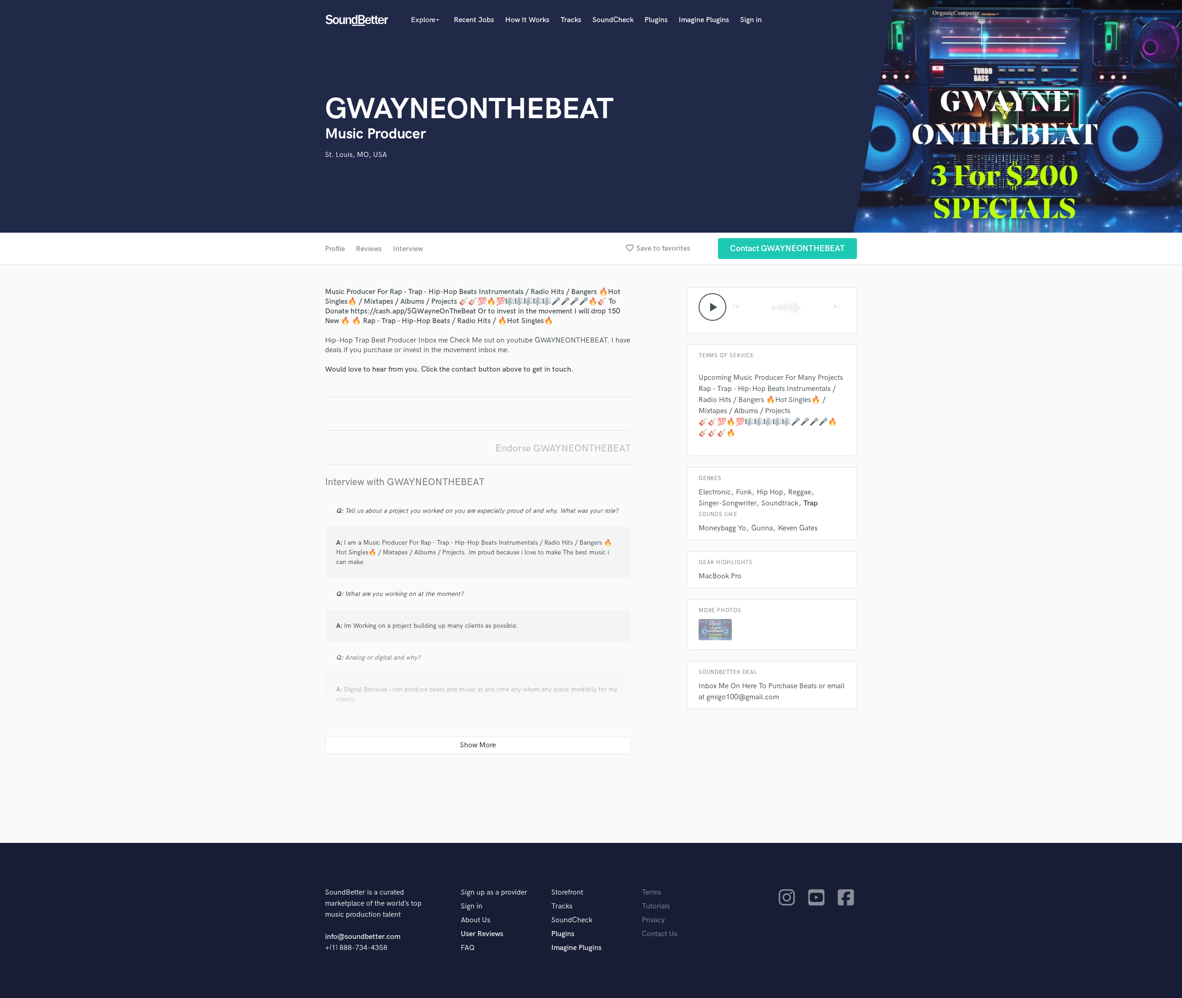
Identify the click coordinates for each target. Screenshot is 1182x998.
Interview (408, 249)
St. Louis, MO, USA (356, 154)
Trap (810, 503)
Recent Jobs (474, 20)
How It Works (527, 20)
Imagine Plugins (704, 20)
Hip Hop (770, 492)
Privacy (653, 920)
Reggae (799, 492)
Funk (744, 492)
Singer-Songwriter (727, 503)
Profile (335, 249)
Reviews (369, 249)
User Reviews (482, 934)
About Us (475, 920)
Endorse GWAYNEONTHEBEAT (563, 448)
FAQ (468, 948)
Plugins (656, 20)
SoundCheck (612, 20)
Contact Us (659, 934)
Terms (651, 892)
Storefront (567, 892)
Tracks (571, 20)
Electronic (715, 492)
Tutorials (656, 906)
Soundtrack (779, 503)
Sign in (751, 20)
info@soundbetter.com (362, 936)
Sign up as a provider (494, 892)
